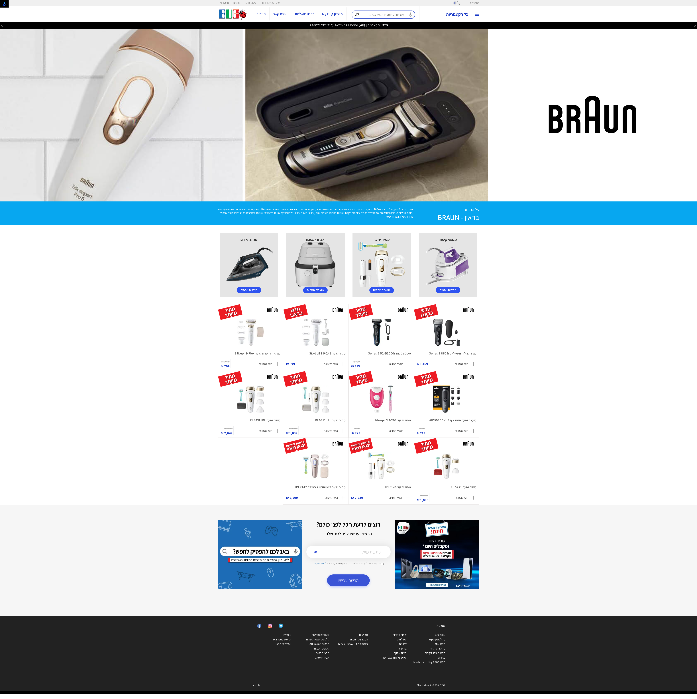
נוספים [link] (287, 635)
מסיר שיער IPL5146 (398, 487)
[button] (465, 364)
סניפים (261, 14)
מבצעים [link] (363, 635)
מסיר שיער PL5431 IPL (265, 420)
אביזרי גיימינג (322, 657)
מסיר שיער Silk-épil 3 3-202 (392, 420)
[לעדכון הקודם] (695, 25)
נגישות (441, 657)
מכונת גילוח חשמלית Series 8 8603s (452, 353)
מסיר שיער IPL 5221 (462, 487)
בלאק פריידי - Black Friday (353, 644)
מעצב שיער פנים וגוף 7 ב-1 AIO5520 (452, 420)
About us (224, 2)
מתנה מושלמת (305, 14)
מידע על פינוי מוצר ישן (395, 657)
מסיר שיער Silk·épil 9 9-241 (327, 353)
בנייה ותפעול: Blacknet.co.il (431, 685)
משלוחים (402, 639)
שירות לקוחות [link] (400, 635)
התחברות (474, 3)
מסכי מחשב (322, 653)
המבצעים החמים (359, 639)
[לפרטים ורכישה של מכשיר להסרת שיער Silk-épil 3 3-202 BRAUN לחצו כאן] (381, 399)
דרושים (236, 2)
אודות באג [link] (440, 635)
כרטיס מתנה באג (282, 639)
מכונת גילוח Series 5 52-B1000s (389, 353)
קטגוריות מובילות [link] (320, 635)
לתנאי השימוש (320, 563)
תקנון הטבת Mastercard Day (429, 662)
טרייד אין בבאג (283, 644)
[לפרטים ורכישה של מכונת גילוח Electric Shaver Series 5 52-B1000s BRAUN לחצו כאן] (381, 332)
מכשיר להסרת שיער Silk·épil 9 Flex (257, 353)
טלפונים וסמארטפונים (317, 639)
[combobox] (383, 15)
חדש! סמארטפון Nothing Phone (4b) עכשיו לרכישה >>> (348, 25)
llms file (256, 685)
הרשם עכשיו (348, 580)
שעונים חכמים (321, 648)
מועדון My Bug (332, 14)
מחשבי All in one (319, 644)
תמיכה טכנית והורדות (271, 2)
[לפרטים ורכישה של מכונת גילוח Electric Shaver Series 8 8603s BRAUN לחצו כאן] (446, 332)
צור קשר (402, 648)
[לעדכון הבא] (2, 25)
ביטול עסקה (250, 2)
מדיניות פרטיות (437, 648)
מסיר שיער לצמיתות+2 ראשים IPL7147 (320, 487)
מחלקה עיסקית (437, 639)
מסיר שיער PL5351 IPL (330, 420)
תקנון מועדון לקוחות (435, 653)
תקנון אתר (440, 644)
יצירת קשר (280, 14)
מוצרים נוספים (448, 290)
